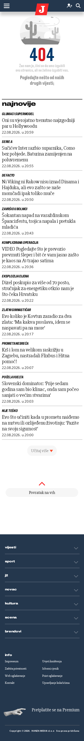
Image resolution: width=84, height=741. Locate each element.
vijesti (10, 547)
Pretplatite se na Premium (56, 710)
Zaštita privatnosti (15, 668)
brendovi (13, 631)
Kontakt (9, 683)
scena (11, 617)
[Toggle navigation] (6, 6)
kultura (11, 603)
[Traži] (78, 6)
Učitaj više (40, 450)
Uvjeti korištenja (52, 661)
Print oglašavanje (52, 676)
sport (10, 561)
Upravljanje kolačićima (56, 683)
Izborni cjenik (50, 668)
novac (11, 589)
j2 (6, 575)
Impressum (11, 661)
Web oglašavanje (15, 676)
